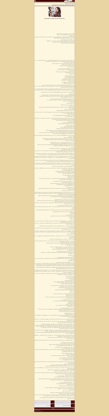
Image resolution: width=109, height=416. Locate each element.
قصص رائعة (48, 405)
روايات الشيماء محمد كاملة (67, 405)
